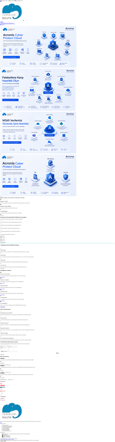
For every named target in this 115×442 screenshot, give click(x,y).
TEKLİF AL (3, 24)
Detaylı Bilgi (2, 277)
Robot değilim (4, 351)
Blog (12, 23)
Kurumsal (1, 22)
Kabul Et (2, 441)
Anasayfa (1, 21)
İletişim (14, 23)
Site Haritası (12, 439)
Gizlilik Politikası (2, 439)
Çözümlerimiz (2, 23)
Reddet (5, 441)
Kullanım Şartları (7, 439)
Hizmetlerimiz (7, 23)
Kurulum (10, 23)
